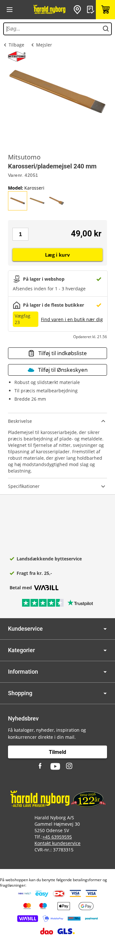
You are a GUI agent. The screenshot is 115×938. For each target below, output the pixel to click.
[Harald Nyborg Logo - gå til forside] (49, 10)
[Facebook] (41, 766)
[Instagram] (69, 766)
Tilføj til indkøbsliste (62, 353)
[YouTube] (55, 766)
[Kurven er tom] (105, 9)
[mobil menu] (9, 9)
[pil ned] (105, 629)
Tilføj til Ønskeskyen (63, 369)
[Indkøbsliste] (91, 9)
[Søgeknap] (105, 29)
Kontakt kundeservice (57, 843)
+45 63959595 (57, 837)
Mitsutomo (24, 157)
